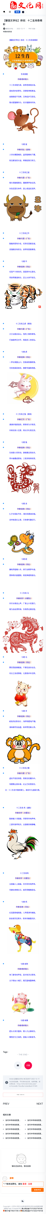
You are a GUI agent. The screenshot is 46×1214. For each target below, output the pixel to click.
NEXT (40, 1103)
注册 (30, 1184)
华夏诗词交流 (7, 32)
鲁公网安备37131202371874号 (32, 1209)
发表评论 (37, 1190)
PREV (6, 1103)
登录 (17, 12)
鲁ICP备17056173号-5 (12, 1211)
